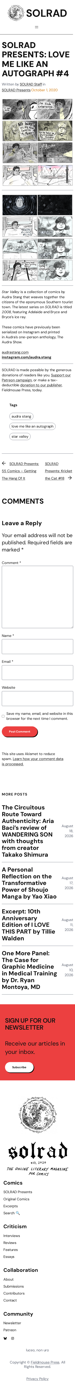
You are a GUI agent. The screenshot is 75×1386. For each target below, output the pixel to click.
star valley (20, 436)
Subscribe (19, 1067)
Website (8, 687)
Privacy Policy (37, 1378)
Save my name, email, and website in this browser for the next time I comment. (39, 716)
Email (7, 661)
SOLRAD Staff (31, 84)
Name (8, 635)
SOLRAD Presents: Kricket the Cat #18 (58, 471)
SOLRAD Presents (16, 90)
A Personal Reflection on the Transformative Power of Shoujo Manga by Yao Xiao (29, 883)
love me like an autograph (33, 426)
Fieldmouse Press (45, 1362)
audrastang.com (15, 352)
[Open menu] (36, 27)
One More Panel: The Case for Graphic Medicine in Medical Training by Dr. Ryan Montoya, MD (29, 970)
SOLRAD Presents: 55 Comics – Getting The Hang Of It (20, 471)
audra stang (21, 416)
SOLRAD (46, 13)
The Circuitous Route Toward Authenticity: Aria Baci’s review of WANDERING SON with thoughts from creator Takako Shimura (28, 831)
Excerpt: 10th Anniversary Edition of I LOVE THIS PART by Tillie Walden (28, 925)
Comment (11, 562)
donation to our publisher (41, 385)
